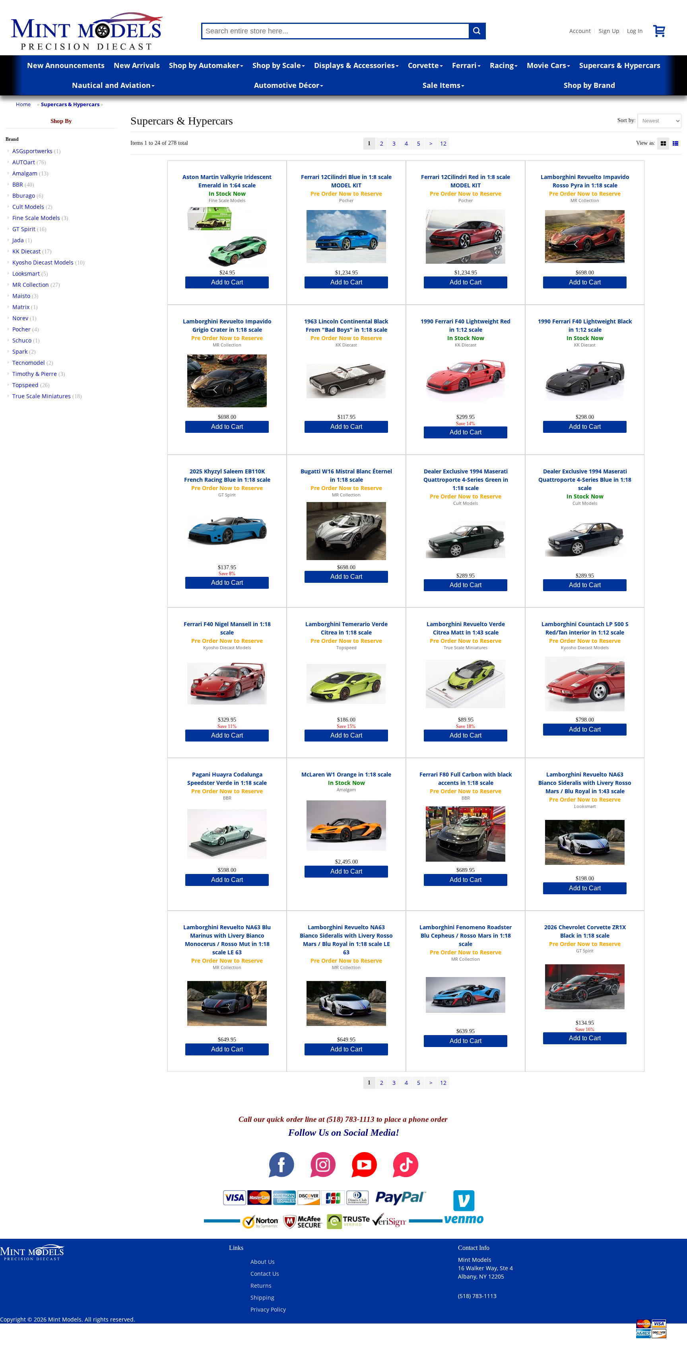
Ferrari (464, 65)
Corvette (423, 65)
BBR (17, 184)
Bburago (23, 195)
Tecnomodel (28, 362)
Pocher (21, 329)
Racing (502, 65)
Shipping (262, 1297)
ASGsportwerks (32, 151)
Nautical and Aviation (111, 85)
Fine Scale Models (36, 218)
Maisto (21, 296)
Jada (18, 240)
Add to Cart (227, 282)
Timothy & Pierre (34, 374)
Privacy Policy (268, 1309)
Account (580, 31)
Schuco (21, 340)
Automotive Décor (286, 85)
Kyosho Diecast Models (43, 262)
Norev (20, 318)
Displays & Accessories (354, 65)
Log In (635, 31)
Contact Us (264, 1273)
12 (443, 143)
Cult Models (28, 206)
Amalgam (24, 173)
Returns (261, 1285)
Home (23, 104)
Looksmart (26, 273)
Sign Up (609, 31)
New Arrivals (137, 65)
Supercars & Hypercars (619, 65)
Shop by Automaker (204, 65)
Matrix (20, 307)
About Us (262, 1261)
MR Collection (30, 284)
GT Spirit (23, 229)
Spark (19, 351)
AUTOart (23, 162)
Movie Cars (546, 65)
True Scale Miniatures (41, 396)
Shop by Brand (589, 85)
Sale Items (441, 85)
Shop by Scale (276, 65)
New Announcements (66, 65)
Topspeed (25, 385)
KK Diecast (26, 251)
